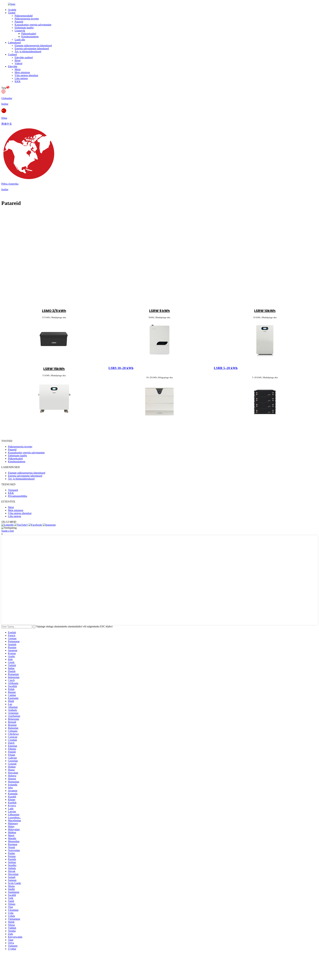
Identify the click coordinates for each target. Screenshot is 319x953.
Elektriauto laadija (24, 27)
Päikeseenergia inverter (27, 18)
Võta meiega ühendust (26, 75)
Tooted (11, 12)
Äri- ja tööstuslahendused (28, 51)
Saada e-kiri (7, 530)
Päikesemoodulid (24, 15)
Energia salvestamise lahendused (32, 48)
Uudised (12, 54)
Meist (17, 69)
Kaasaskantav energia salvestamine (33, 24)
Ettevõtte (12, 66)
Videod (18, 63)
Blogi (17, 60)
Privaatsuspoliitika (17, 496)
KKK (18, 81)
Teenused (13, 490)
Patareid (19, 21)
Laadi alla (20, 39)
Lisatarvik (20, 30)
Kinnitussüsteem (30, 36)
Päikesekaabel (28, 33)
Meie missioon (22, 72)
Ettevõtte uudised (24, 57)
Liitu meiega (21, 78)
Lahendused (14, 42)
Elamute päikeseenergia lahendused (33, 45)
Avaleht (12, 9)
